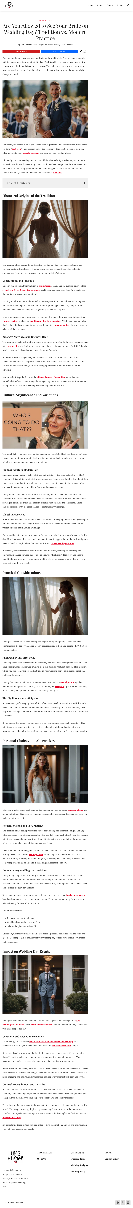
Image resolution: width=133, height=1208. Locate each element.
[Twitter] (123, 1202)
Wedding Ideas (78, 1158)
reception (59, 686)
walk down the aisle (61, 1045)
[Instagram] (128, 1202)
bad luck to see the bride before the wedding (51, 1041)
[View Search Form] (128, 5)
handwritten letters (75, 895)
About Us (41, 1158)
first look (16, 149)
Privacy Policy (112, 1158)
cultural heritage (10, 321)
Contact (119, 5)
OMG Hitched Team (29, 44)
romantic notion (61, 325)
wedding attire (36, 854)
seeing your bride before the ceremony (21, 290)
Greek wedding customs (62, 543)
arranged (12, 346)
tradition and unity (11, 1117)
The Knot (57, 172)
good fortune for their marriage (45, 321)
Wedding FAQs (45, 20)
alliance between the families (51, 377)
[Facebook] (117, 1202)
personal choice (75, 810)
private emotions (31, 153)
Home (90, 5)
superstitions (45, 285)
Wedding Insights (79, 1165)
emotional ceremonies (41, 1024)
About (99, 5)
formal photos (67, 682)
